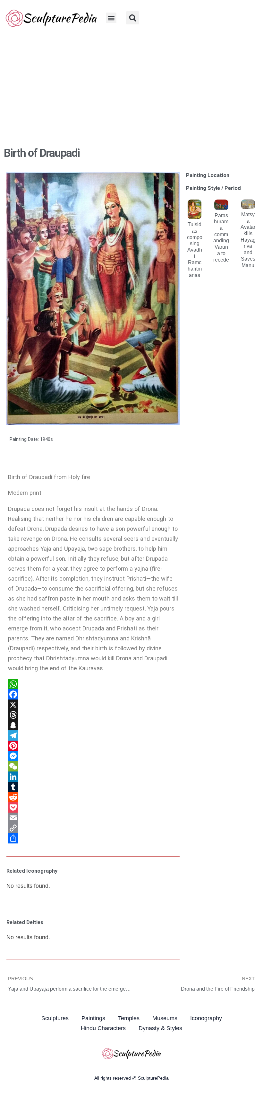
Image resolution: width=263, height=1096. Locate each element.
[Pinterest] (93, 746)
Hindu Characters (103, 1028)
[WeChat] (93, 766)
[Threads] (93, 715)
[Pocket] (93, 807)
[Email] (93, 818)
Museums (164, 1018)
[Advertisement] (131, 84)
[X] (93, 704)
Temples (129, 1018)
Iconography (206, 1018)
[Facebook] (93, 694)
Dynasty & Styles (160, 1028)
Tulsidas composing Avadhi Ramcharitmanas (194, 249)
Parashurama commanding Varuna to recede (221, 237)
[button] (111, 18)
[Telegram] (93, 735)
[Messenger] (93, 756)
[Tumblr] (93, 787)
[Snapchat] (93, 725)
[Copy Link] (93, 828)
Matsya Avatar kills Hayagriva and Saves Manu (248, 239)
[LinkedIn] (93, 776)
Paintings (93, 1018)
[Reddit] (93, 797)
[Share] (93, 838)
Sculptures (55, 1018)
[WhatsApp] (93, 684)
